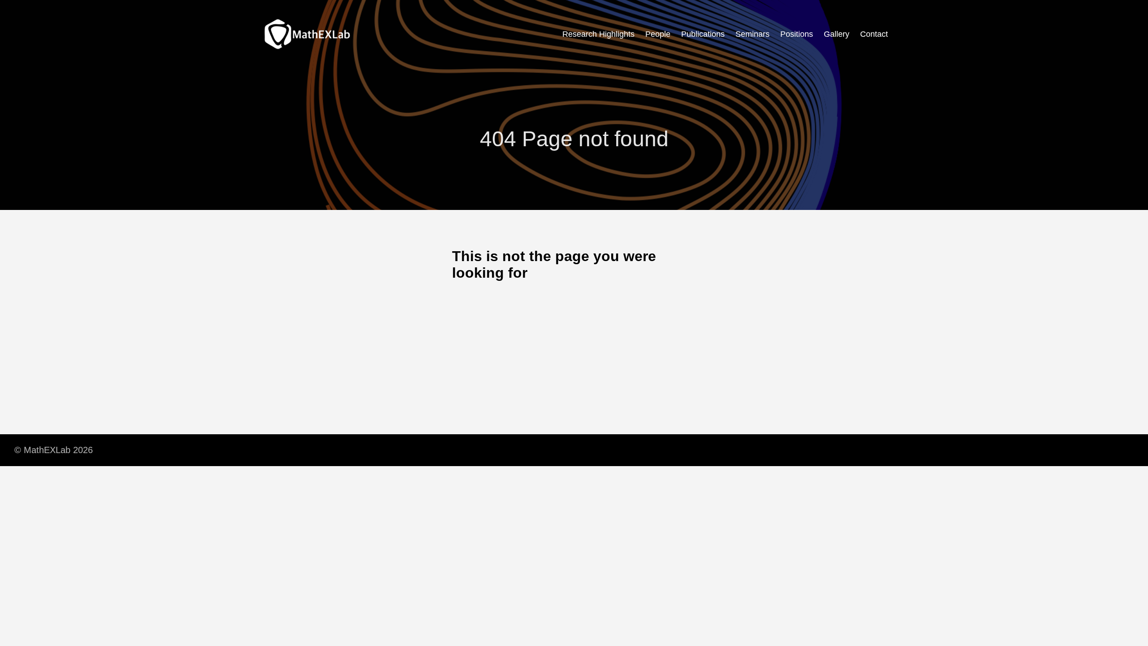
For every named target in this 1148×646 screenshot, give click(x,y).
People (657, 34)
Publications (703, 34)
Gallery (836, 34)
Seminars (752, 34)
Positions (796, 34)
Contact (874, 34)
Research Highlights (598, 34)
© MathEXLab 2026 (53, 450)
